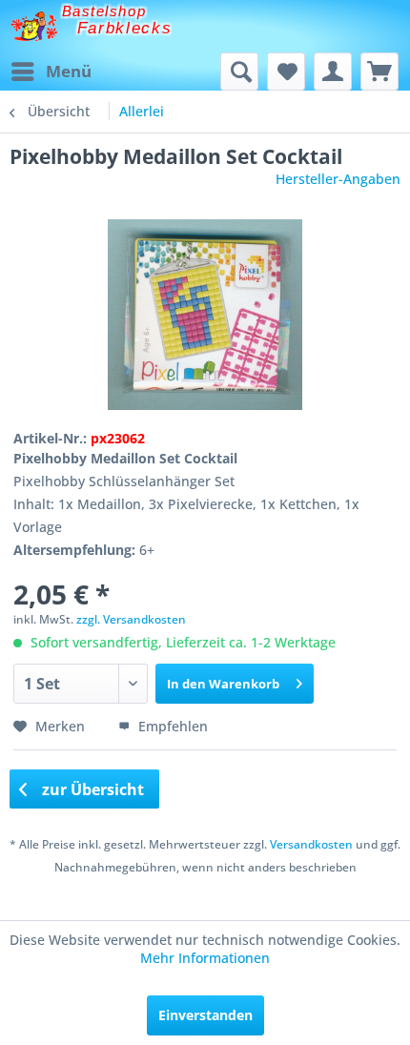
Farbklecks (125, 28)
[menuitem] (50, 71)
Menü (69, 71)
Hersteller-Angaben (338, 179)
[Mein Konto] (333, 71)
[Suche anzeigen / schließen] (239, 71)
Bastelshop (104, 11)
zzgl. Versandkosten (131, 619)
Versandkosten (311, 844)
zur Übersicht (91, 789)
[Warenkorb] (379, 71)
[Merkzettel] (286, 71)
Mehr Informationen (205, 958)
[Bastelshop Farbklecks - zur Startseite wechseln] (34, 26)
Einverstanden (205, 1015)
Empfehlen (171, 726)
